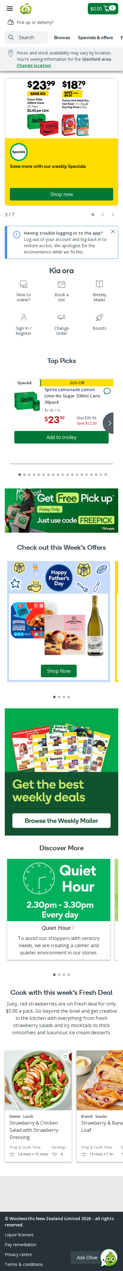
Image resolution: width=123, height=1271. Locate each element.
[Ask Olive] (109, 1259)
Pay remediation (20, 1244)
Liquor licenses (19, 1234)
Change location (34, 65)
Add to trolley (61, 437)
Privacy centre (18, 1254)
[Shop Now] (58, 621)
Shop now (61, 194)
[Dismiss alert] (113, 231)
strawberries (42, 1003)
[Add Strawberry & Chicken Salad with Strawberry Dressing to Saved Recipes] (65, 1056)
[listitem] (54, 697)
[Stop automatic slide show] (93, 214)
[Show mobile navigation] (10, 8)
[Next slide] (113, 214)
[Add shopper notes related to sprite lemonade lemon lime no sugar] (107, 391)
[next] (108, 423)
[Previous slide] (103, 214)
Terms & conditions (24, 1264)
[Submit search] (11, 37)
